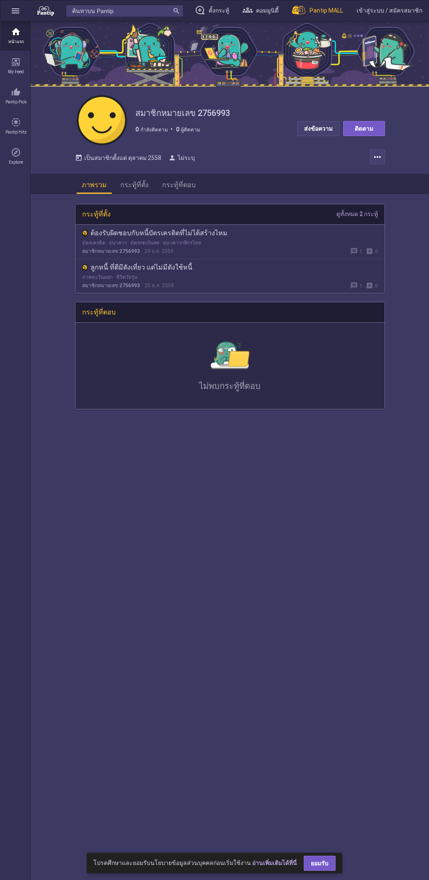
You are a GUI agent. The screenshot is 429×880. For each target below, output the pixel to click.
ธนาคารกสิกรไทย (182, 243)
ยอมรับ (319, 863)
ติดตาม (364, 128)
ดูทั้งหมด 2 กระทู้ (357, 214)
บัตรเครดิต (94, 243)
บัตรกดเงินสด (145, 243)
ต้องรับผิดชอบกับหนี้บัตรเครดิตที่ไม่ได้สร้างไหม (158, 233)
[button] (15, 10)
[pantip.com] (46, 10)
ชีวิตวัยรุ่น (126, 277)
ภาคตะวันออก (97, 277)
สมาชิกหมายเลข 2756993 (111, 251)
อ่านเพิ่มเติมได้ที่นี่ (274, 862)
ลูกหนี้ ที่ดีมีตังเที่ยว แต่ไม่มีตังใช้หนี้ (141, 267)
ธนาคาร (118, 243)
